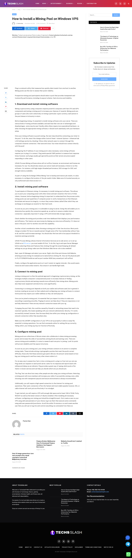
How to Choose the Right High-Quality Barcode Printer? (109, 28)
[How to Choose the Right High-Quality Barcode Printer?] (94, 29)
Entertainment (56, 3)
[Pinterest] (6, 106)
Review (79, 3)
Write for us (108, 547)
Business (69, 3)
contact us (38, 547)
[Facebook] (6, 93)
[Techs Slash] (13, 3)
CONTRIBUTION (92, 3)
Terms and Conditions (93, 547)
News (44, 3)
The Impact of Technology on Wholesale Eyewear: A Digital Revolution (109, 38)
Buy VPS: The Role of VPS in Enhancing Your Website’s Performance (109, 48)
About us (28, 547)
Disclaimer (79, 547)
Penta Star (20, 23)
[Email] (6, 111)
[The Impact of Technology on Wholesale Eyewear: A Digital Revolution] (94, 38)
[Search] (128, 4)
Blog (14, 14)
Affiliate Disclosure (52, 547)
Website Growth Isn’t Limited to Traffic (71, 442)
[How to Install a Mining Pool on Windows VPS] (47, 61)
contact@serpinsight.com (100, 491)
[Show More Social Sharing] (53, 28)
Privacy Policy (105, 85)
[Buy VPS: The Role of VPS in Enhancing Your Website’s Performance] (94, 49)
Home (37, 3)
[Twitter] (6, 97)
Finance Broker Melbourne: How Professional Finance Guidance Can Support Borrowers (45, 444)
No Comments (42, 23)
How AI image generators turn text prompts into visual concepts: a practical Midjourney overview (23, 456)
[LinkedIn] (6, 102)
